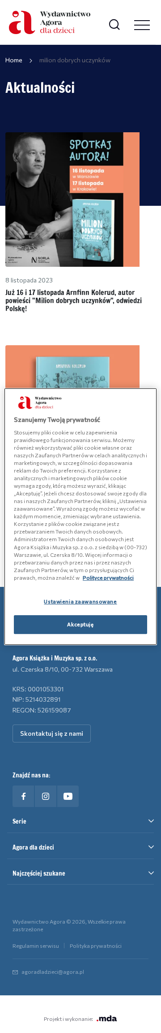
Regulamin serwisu (36, 945)
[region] (80, 516)
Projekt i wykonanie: (68, 1019)
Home (13, 60)
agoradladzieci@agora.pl (52, 971)
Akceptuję (80, 624)
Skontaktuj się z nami (51, 733)
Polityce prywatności (108, 577)
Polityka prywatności (96, 945)
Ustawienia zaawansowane (80, 601)
